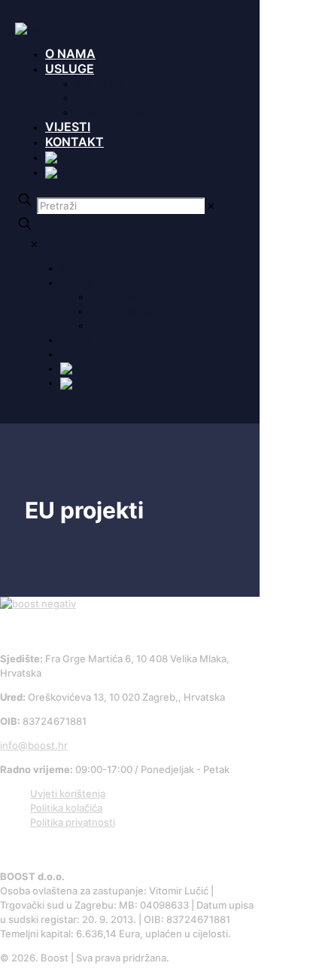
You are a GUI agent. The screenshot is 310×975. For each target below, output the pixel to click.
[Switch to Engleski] (52, 171)
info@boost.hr (34, 745)
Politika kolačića (66, 808)
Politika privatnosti (72, 822)
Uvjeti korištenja (67, 793)
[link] (211, 206)
